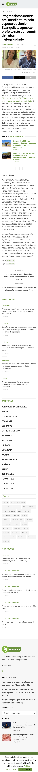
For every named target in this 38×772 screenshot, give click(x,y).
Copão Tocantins (24, 511)
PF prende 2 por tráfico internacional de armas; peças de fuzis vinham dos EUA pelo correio (18, 311)
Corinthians (7, 515)
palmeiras (6, 532)
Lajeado (6, 445)
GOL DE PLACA (8, 440)
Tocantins (7, 488)
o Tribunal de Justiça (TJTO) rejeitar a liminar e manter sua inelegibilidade (18, 98)
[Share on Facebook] (7, 77)
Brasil (5, 411)
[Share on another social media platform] (30, 77)
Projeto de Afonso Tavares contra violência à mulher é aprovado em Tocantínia (15, 384)
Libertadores (7, 528)
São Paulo (21, 537)
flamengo (29, 519)
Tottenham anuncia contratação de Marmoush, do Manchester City (24, 725)
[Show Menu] (3, 4)
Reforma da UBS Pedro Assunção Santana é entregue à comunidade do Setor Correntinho (19, 366)
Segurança (6, 305)
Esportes (7, 435)
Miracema (10, 11)
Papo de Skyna (9, 459)
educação (6, 519)
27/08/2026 (17, 149)
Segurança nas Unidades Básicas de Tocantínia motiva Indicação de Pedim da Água (18, 347)
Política (5, 342)
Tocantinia (8, 479)
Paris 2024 (15, 532)
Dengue (24, 515)
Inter (17, 524)
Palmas (6, 455)
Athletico (17, 507)
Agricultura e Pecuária (14, 407)
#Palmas (5, 502)
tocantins (6, 541)
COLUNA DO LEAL (10, 416)
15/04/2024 (20, 44)
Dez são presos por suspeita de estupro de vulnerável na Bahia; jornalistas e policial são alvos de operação (19, 329)
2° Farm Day (7, 507)
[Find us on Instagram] (2, 670)
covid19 (16, 515)
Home (3, 11)
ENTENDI (25, 769)
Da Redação (8, 44)
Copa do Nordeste (9, 511)
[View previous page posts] (17, 168)
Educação (7, 426)
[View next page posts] (21, 168)
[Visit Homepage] (11, 4)
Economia (7, 421)
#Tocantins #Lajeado (18, 502)
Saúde (5, 469)
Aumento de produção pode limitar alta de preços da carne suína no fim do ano (18, 692)
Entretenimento (11, 431)
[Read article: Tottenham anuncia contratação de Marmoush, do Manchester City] (6, 725)
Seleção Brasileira (9, 537)
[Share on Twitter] (19, 77)
